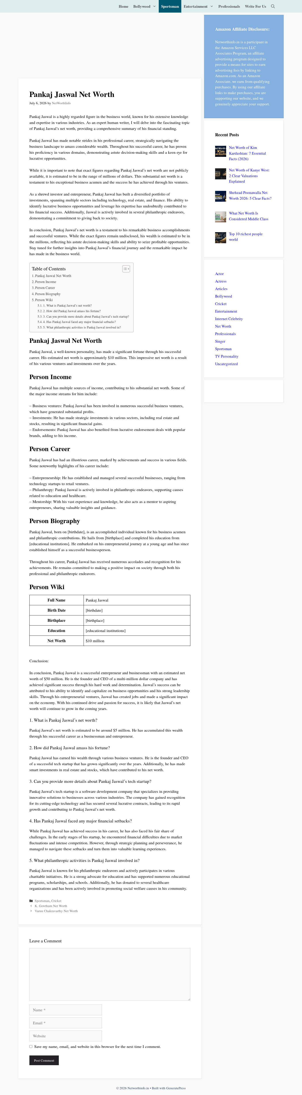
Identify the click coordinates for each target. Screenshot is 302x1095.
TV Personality (227, 356)
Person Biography (48, 293)
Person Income (45, 281)
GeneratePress (176, 1088)
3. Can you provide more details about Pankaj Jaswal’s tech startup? (86, 316)
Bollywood (141, 6)
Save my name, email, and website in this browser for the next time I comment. (97, 1046)
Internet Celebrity (229, 318)
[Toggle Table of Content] (124, 269)
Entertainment (196, 6)
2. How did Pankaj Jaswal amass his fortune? (72, 311)
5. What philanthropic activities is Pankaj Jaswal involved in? (82, 327)
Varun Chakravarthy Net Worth (56, 911)
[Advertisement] (110, 46)
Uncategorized (226, 363)
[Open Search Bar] (273, 6)
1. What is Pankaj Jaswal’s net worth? (67, 305)
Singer (220, 341)
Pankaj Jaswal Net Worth (53, 275)
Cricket (56, 900)
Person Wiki (44, 299)
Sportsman (170, 6)
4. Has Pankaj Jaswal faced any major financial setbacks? (79, 322)
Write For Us (255, 6)
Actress (221, 281)
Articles (221, 288)
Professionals (229, 6)
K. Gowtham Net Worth (51, 905)
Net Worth (223, 326)
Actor (219, 273)
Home (123, 6)
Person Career (45, 287)
